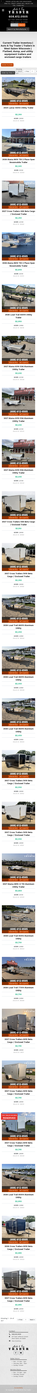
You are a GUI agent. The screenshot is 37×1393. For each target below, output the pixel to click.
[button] (15, 1353)
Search (21, 25)
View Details (13, 103)
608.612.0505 (18, 16)
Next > (32, 1320)
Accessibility (18, 1388)
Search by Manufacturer (17, 29)
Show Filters (7, 65)
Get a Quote (24, 103)
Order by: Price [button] (7, 73)
